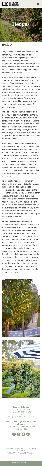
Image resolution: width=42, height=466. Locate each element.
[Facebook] (18, 434)
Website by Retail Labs (21, 462)
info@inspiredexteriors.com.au (21, 417)
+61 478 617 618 (24, 412)
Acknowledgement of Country (21, 454)
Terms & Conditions (14, 452)
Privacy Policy (29, 452)
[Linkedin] (28, 434)
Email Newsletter (21, 450)
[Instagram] (14, 434)
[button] (38, 4)
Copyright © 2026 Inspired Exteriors (21, 448)
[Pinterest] (23, 434)
